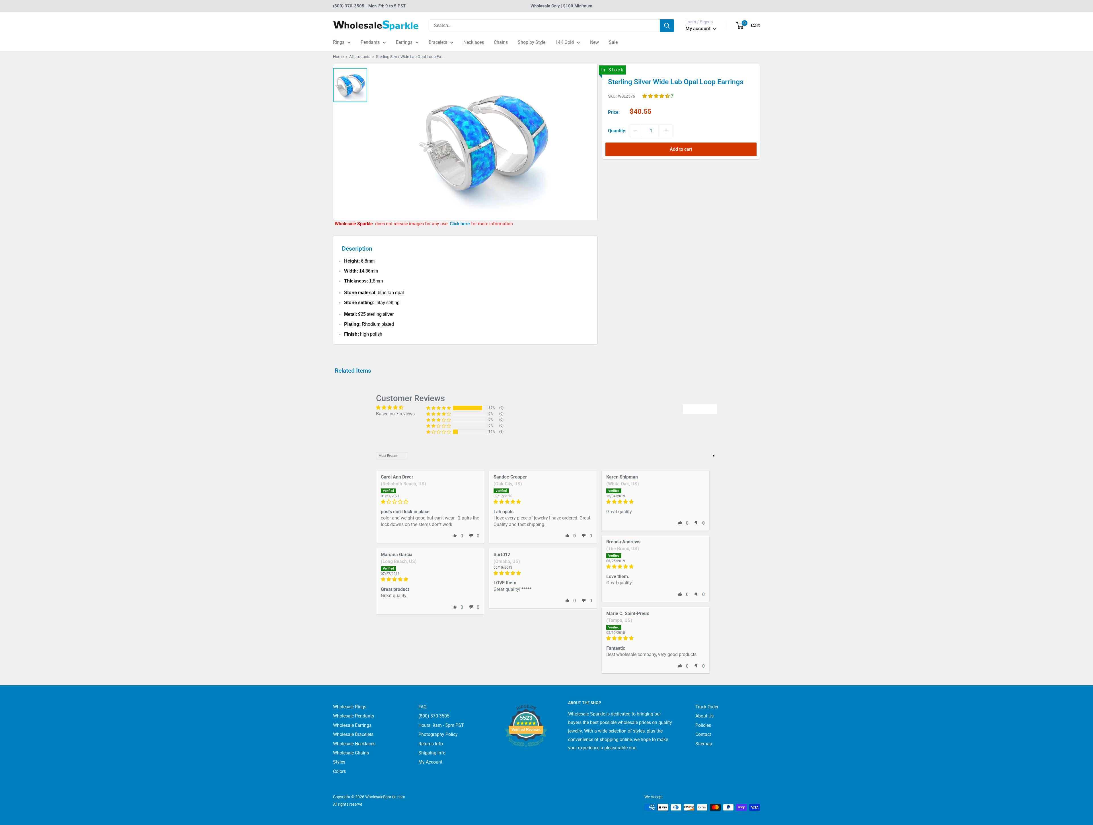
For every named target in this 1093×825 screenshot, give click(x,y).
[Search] (667, 25)
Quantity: (617, 130)
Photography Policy (438, 734)
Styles (339, 762)
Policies (703, 725)
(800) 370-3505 (433, 716)
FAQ (422, 707)
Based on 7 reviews (395, 413)
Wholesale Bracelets (353, 734)
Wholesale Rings (349, 707)
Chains (501, 42)
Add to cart (681, 149)
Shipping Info (431, 753)
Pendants (370, 42)
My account (698, 28)
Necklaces (473, 42)
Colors (339, 771)
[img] (430, 501)
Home (338, 56)
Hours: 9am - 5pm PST (441, 725)
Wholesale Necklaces (354, 743)
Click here (460, 223)
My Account (430, 762)
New (594, 42)
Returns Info (430, 743)
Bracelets (438, 42)
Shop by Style (531, 42)
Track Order (706, 707)
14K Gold (564, 42)
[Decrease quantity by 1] (636, 131)
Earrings (404, 42)
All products (359, 56)
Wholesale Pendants (353, 716)
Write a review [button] (700, 409)
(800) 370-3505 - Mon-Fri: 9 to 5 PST (369, 6)
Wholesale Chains (351, 753)
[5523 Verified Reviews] (526, 756)
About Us (704, 716)
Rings (338, 42)
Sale (613, 42)
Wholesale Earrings (352, 725)
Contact (703, 734)
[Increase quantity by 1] (666, 131)
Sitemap (703, 743)
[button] (656, 96)
